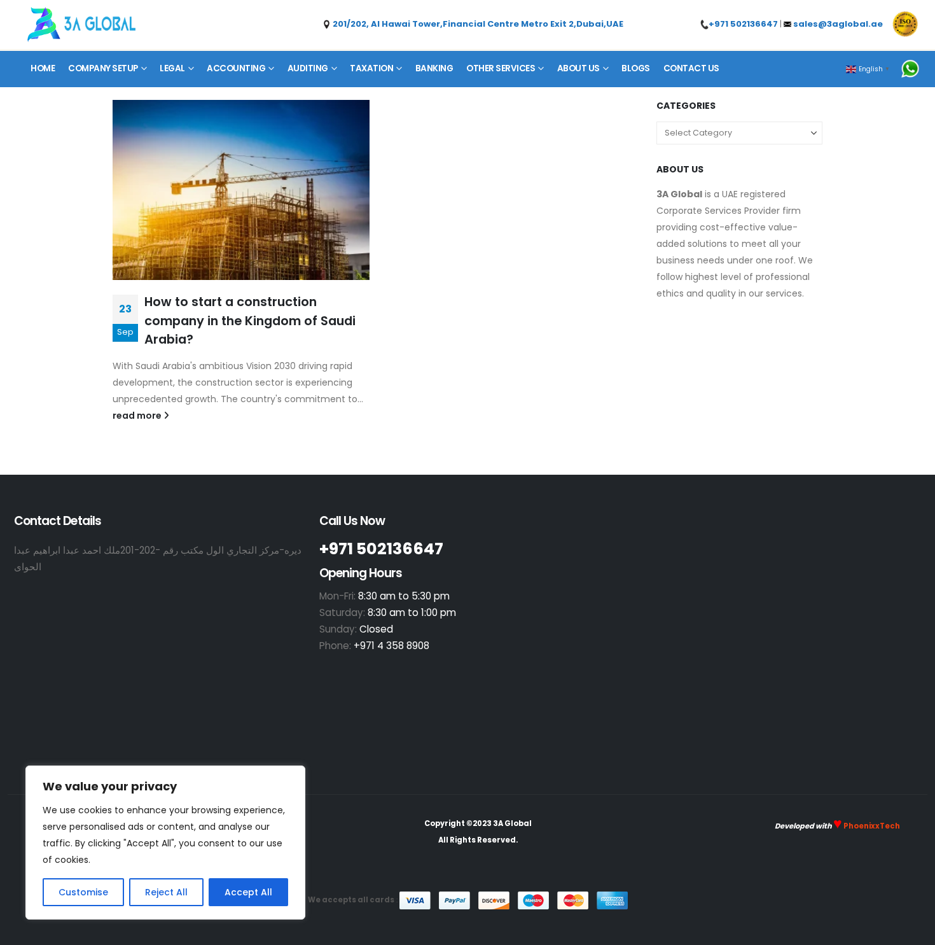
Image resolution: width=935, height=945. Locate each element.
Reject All (166, 892)
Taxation (371, 68)
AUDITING (307, 68)
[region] (165, 843)
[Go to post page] (241, 190)
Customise (83, 892)
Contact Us (691, 68)
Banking (434, 68)
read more (138, 415)
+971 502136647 (743, 24)
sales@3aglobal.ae (838, 24)
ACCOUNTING (236, 68)
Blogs (635, 68)
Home (43, 68)
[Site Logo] (81, 24)
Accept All (248, 892)
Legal (172, 68)
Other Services (500, 68)
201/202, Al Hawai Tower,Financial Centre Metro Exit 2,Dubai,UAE (477, 24)
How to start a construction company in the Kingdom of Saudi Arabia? (250, 320)
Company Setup (103, 68)
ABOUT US (578, 68)
